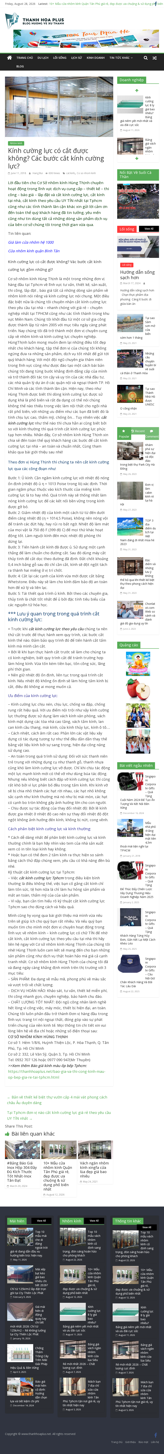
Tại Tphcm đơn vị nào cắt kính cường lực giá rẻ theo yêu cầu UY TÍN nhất (59, 1115)
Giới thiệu (130, 1442)
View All (149, 228)
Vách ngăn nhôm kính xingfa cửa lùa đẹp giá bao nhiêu (94, 1169)
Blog (20, 66)
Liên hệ (155, 1442)
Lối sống (59, 58)
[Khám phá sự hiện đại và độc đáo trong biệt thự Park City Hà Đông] (131, 442)
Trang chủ (24, 58)
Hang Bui (38, 173)
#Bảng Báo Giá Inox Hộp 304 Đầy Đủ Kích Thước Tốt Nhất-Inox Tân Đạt (22, 1172)
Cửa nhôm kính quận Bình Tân (33, 250)
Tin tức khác (119, 58)
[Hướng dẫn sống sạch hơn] (138, 238)
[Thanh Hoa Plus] (9, 58)
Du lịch (43, 58)
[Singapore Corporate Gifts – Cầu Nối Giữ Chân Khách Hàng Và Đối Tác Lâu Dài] (131, 957)
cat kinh (70, 173)
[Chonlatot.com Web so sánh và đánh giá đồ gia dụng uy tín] (131, 601)
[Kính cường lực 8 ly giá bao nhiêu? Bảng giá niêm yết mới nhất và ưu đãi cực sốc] (130, 98)
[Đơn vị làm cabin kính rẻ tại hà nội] (131, 482)
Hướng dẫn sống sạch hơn (137, 274)
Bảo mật (143, 1442)
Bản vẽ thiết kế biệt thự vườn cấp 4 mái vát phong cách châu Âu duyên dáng (57, 1100)
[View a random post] (154, 58)
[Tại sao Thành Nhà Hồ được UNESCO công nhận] (130, 387)
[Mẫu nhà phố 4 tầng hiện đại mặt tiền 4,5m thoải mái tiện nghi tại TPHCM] (131, 821)
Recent (140, 431)
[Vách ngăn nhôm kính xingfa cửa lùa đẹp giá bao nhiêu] (95, 1143)
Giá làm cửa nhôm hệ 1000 (30, 242)
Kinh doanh (96, 58)
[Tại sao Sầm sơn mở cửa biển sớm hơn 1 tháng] (130, 316)
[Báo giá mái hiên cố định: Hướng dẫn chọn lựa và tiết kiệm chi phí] (20, 1379)
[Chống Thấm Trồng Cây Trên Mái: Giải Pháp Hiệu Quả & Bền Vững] (20, 1346)
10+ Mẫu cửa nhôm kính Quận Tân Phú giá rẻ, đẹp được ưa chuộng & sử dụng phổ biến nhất (57, 1176)
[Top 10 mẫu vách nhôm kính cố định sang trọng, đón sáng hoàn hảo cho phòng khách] (73, 1230)
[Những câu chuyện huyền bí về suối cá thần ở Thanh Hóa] (130, 352)
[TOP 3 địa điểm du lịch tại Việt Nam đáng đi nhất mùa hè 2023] (131, 518)
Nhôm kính (16, 143)
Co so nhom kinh (86, 173)
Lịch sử (76, 58)
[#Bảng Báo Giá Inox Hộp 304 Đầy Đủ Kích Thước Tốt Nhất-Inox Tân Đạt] (22, 1143)
